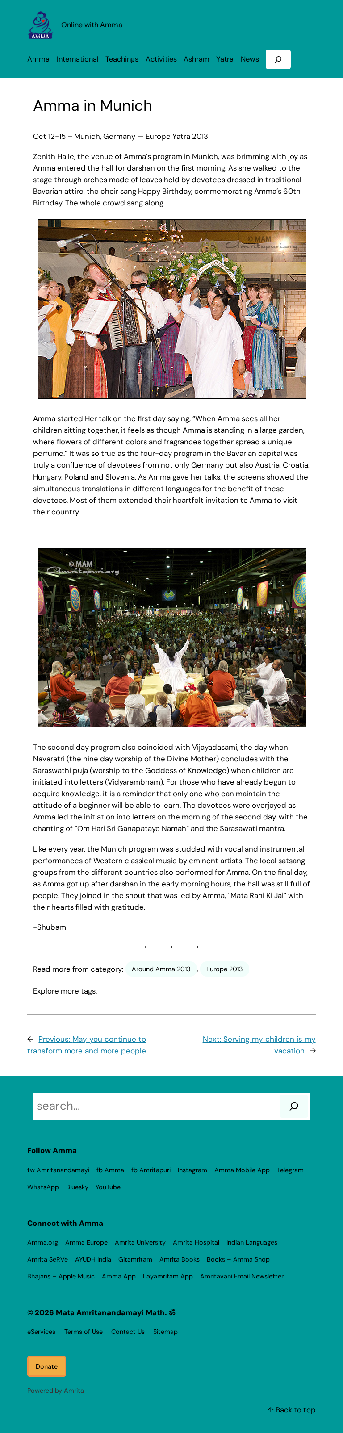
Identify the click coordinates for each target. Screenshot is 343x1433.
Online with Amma (91, 24)
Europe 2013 (224, 969)
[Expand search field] (278, 59)
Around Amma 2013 (161, 969)
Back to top (296, 1410)
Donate (47, 1366)
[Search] (294, 1106)
